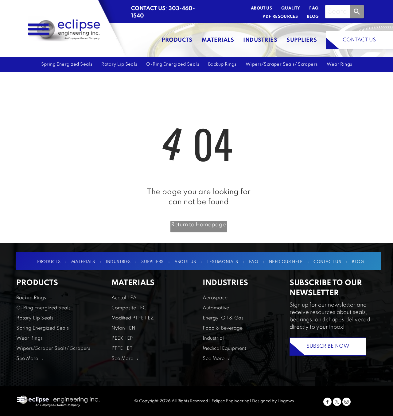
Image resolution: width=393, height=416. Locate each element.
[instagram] (346, 402)
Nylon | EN (123, 328)
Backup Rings (31, 298)
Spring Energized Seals (42, 328)
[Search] (357, 11)
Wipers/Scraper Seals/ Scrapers (53, 348)
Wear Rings (29, 338)
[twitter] (337, 402)
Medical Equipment (224, 348)
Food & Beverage (223, 328)
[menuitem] (257, 9)
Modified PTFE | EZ (132, 318)
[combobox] (337, 11)
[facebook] (327, 402)
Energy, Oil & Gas (223, 318)
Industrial (213, 338)
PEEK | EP (122, 338)
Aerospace (215, 298)
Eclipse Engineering (231, 401)
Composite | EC (128, 308)
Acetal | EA (124, 298)
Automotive (216, 308)
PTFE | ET (122, 348)
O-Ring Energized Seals (43, 308)
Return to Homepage (198, 224)
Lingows (286, 401)
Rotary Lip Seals (34, 318)
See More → (30, 358)
